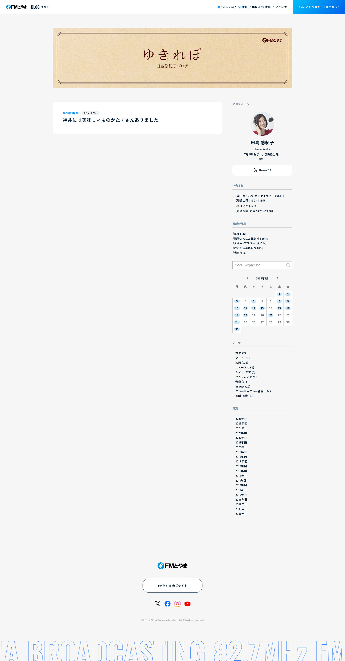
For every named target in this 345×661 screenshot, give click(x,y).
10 (237, 308)
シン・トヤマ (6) (245, 372)
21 (270, 315)
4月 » (277, 278)
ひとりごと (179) (246, 377)
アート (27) (242, 358)
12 (253, 308)
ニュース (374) (244, 367)
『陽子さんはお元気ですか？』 (250, 239)
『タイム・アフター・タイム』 (249, 243)
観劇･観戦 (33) (244, 396)
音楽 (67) (241, 382)
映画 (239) (241, 363)
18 (245, 315)
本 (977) (240, 353)
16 (288, 308)
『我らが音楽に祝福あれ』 (248, 248)
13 (262, 308)
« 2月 (247, 278)
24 (237, 322)
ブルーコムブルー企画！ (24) (253, 391)
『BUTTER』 (239, 234)
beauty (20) (242, 386)
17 (236, 315)
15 (279, 308)
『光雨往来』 (239, 253)
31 (236, 329)
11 (245, 308)
